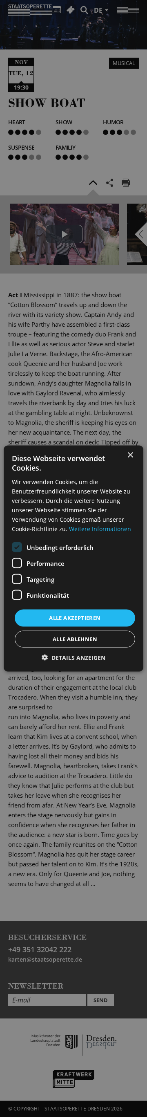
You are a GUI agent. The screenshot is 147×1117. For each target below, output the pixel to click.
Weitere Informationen (100, 529)
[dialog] (73, 558)
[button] (73, 657)
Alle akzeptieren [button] (74, 617)
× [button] (130, 455)
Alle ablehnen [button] (75, 638)
